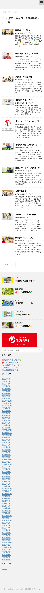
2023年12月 (7, 430)
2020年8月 (6, 525)
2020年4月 (6, 533)
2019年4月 (6, 560)
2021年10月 (7, 494)
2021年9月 (6, 496)
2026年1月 (6, 384)
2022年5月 (6, 477)
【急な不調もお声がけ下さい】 (28, 145)
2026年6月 (6, 381)
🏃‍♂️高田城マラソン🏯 (24, 303)
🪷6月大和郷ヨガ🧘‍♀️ (23, 326)
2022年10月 (7, 464)
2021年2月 (6, 511)
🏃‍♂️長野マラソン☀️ (23, 315)
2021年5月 (6, 506)
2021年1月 (6, 513)
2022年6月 (6, 474)
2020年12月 (7, 516)
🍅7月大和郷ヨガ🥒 (23, 292)
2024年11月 (7, 403)
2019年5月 (6, 557)
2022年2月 (6, 484)
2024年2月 (6, 425)
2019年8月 (6, 552)
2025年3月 (6, 394)
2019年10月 (7, 547)
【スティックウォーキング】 (27, 121)
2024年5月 (6, 418)
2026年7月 (6, 379)
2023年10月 (7, 435)
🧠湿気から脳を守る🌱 (25, 281)
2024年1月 (6, 428)
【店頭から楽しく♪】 (24, 100)
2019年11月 (7, 545)
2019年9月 (6, 550)
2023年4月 (6, 450)
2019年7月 (6, 555)
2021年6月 (6, 503)
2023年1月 (6, 457)
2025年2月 (6, 396)
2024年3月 (6, 423)
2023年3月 (6, 452)
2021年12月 (7, 489)
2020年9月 (6, 523)
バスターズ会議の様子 (24, 77)
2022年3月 (6, 481)
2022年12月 (7, 459)
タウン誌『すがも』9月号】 (27, 54)
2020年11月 (7, 518)
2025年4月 (6, 391)
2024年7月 (6, 413)
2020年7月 (6, 528)
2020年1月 (6, 540)
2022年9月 (6, 467)
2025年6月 (6, 386)
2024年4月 (6, 420)
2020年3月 (6, 535)
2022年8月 (6, 469)
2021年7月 (6, 501)
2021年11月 (7, 491)
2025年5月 (6, 389)
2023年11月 (7, 433)
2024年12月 (7, 401)
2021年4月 (6, 508)
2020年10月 (7, 521)
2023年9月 (6, 438)
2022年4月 (6, 479)
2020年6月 (6, 530)
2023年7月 (6, 442)
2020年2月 (6, 538)
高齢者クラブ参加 (22, 30)
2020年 (10, 12)
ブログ (30, 33)
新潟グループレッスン (24, 238)
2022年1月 (6, 486)
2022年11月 (7, 462)
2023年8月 (6, 440)
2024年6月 (6, 416)
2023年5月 (6, 447)
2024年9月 (6, 408)
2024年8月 (6, 411)
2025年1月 (6, 398)
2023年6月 (6, 445)
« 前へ (5, 264)
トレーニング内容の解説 (25, 214)
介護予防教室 (21, 191)
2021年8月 (6, 499)
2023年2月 (6, 455)
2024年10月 (7, 406)
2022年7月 (6, 472)
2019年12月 (7, 542)
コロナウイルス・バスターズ (27, 168)
